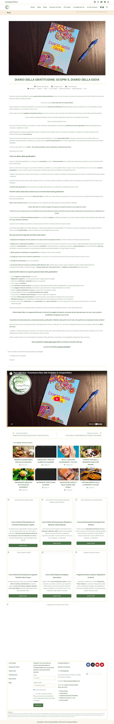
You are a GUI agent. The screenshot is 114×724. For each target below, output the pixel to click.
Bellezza (32, 88)
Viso (85, 88)
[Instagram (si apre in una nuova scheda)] (98, 2)
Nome (35, 675)
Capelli (39, 88)
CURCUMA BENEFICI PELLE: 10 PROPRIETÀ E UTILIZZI (91, 484)
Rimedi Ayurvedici (65, 88)
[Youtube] (97, 665)
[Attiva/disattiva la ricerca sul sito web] (107, 7)
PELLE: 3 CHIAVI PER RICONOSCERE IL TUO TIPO (68, 461)
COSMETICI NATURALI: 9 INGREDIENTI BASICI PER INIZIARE (90, 462)
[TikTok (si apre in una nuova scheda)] (108, 2)
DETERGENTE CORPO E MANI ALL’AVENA (45, 484)
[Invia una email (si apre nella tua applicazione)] (105, 2)
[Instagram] (93, 665)
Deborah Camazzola (42, 86)
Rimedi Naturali (77, 88)
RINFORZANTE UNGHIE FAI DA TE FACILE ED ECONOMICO (23, 485)
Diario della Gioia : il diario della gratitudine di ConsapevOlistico (46, 228)
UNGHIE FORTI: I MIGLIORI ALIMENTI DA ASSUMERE (45, 461)
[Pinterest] (102, 665)
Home (78, 11)
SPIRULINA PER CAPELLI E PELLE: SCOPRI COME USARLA (68, 485)
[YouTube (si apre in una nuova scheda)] (101, 2)
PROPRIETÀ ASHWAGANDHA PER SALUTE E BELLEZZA (23, 461)
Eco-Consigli (53, 88)
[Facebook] (88, 665)
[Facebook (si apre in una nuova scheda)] (94, 2)
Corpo (45, 88)
